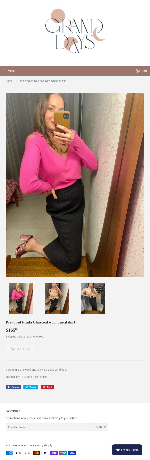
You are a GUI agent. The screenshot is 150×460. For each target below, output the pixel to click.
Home (9, 80)
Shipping (11, 336)
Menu (11, 70)
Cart (144, 70)
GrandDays (20, 445)
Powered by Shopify (41, 445)
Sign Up (101, 427)
